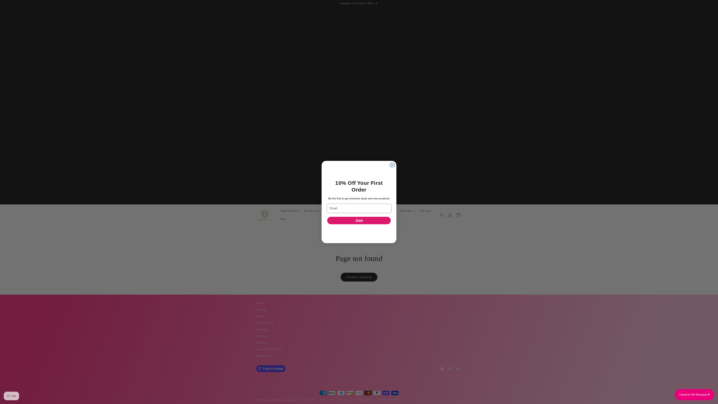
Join (359, 220)
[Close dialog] (392, 165)
